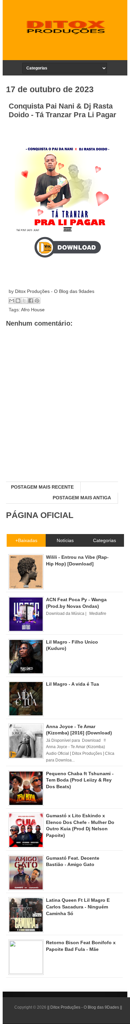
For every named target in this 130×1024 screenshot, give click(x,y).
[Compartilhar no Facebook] (30, 300)
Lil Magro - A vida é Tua (72, 684)
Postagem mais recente (42, 487)
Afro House (33, 309)
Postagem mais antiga (82, 497)
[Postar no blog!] (18, 300)
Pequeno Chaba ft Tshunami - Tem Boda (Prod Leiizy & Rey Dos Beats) (80, 780)
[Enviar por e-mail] (11, 300)
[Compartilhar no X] (24, 300)
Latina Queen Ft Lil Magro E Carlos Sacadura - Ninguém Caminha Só (78, 906)
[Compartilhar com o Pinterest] (37, 300)
